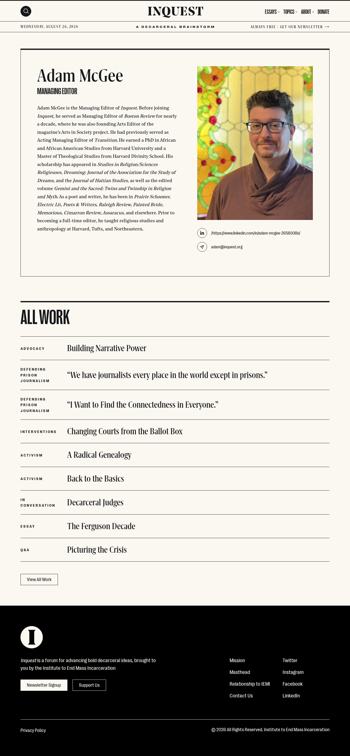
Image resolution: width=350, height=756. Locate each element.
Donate (324, 11)
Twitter (290, 660)
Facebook (293, 683)
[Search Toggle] (25, 11)
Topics (288, 11)
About (306, 11)
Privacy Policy (33, 730)
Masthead (240, 672)
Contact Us (241, 695)
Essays (271, 11)
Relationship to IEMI (250, 683)
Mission (237, 660)
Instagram (293, 672)
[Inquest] (175, 13)
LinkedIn (291, 695)
